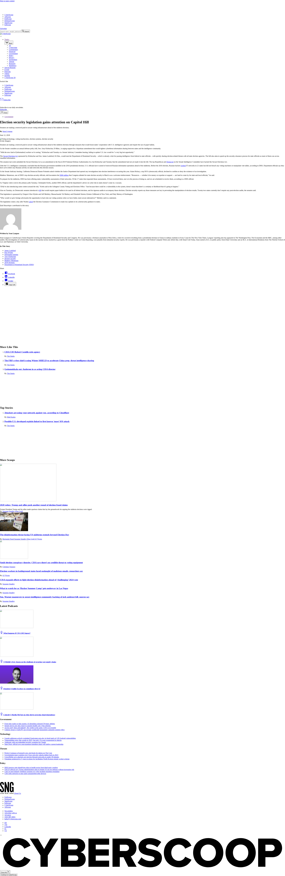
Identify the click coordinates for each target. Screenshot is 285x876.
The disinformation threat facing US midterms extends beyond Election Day (34, 535)
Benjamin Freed (8, 539)
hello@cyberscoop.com (12, 819)
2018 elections (9, 263)
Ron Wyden (8, 253)
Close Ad (4, 872)
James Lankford (10, 251)
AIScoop (7, 17)
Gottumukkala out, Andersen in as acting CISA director (29, 369)
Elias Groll (19, 511)
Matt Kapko (11, 417)
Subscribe (7, 100)
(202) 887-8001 (9, 817)
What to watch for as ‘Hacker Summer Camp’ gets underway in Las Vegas (34, 588)
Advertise (3, 28)
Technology (13, 60)
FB (5, 823)
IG (5, 829)
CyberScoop (8, 15)
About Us (17, 793)
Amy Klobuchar (10, 257)
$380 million (64, 175)
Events (6, 70)
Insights (7, 76)
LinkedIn (7, 827)
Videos (6, 74)
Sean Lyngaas (7, 131)
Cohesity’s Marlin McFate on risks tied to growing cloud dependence (29, 715)
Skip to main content (7, 1)
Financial (12, 52)
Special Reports (9, 68)
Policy (11, 56)
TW (5, 825)
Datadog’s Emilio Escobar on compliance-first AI (21, 689)
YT (5, 831)
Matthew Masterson (11, 261)
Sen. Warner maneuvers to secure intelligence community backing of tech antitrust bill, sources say (44, 597)
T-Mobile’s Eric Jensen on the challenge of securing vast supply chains (29, 662)
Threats (11, 62)
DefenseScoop (9, 21)
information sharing (11, 255)
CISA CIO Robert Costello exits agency (22, 352)
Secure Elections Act (10, 156)
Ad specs (7, 815)
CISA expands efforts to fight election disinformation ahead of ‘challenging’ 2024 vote (39, 580)
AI (10, 46)
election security (10, 259)
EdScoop (7, 25)
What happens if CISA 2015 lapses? (16, 633)
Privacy (11, 58)
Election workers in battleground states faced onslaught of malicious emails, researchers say (41, 571)
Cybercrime (13, 48)
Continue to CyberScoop (9, 875)
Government (13, 54)
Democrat (170, 162)
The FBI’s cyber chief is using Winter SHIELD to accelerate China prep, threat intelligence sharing (49, 360)
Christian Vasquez (9, 567)
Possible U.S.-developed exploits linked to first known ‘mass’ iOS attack (36, 421)
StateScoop (8, 23)
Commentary (13, 50)
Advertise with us (10, 813)
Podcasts (7, 72)
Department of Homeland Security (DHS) (19, 265)
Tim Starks (11, 356)
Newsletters (8, 811)
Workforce (12, 66)
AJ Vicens (38, 539)
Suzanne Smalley (9, 511)
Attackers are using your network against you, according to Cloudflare (36, 413)
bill (40, 190)
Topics (6, 39)
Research (12, 64)
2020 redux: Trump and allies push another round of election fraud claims (34, 505)
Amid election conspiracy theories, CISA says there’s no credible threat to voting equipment (41, 562)
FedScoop (8, 19)
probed (183, 166)
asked (31, 202)
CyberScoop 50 (9, 78)
